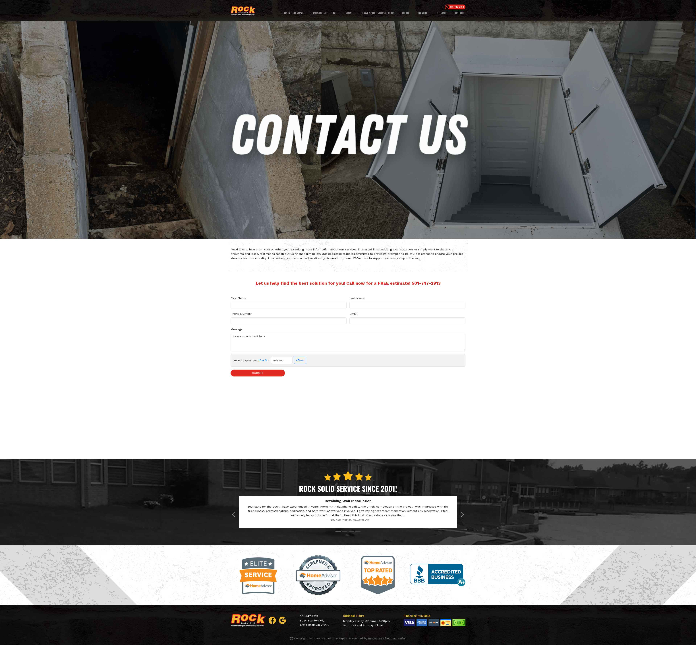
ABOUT (405, 13)
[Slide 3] (351, 531)
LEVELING (348, 13)
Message (237, 329)
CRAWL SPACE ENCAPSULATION (377, 13)
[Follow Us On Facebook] (272, 620)
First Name (238, 298)
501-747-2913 (426, 283)
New (301, 360)
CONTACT (459, 13)
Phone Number (241, 313)
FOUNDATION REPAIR (292, 13)
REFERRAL (441, 13)
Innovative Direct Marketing (387, 638)
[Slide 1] (338, 531)
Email (353, 313)
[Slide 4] (358, 531)
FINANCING (422, 13)
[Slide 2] (344, 531)
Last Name (357, 298)
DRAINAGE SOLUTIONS (324, 13)
